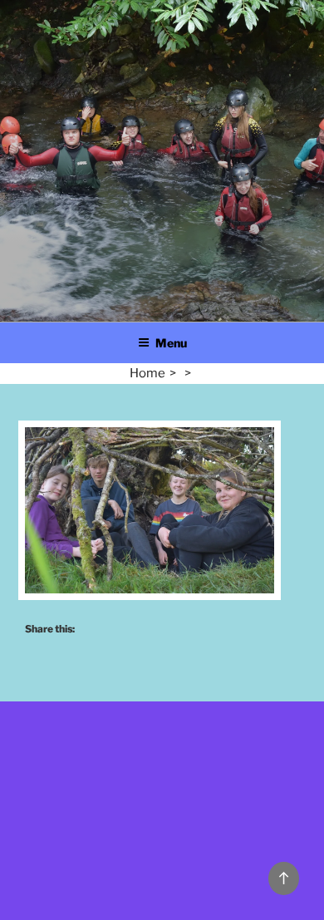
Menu (171, 343)
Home (147, 373)
